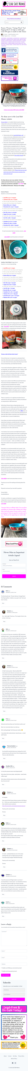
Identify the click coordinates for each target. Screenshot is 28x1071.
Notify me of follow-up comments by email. (12, 968)
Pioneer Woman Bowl (17, 40)
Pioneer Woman (8, 40)
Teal (24, 43)
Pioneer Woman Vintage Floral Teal (15, 43)
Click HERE (3, 478)
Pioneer (2, 40)
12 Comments (13, 35)
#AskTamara (3, 38)
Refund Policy (14, 1058)
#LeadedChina (16, 38)
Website (3, 964)
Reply (3, 603)
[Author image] (2, 34)
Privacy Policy (21, 1056)
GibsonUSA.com (9, 39)
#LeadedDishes (23, 38)
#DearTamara (10, 38)
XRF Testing (24, 44)
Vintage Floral (9, 44)
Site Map (15, 1056)
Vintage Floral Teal (17, 44)
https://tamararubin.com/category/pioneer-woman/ (13, 805)
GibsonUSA (3, 39)
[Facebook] (12, 1063)
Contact (9, 1056)
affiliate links (14, 507)
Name (3, 951)
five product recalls (18, 155)
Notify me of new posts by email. (9, 971)
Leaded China (16, 39)
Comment (4, 931)
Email (4, 569)
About (5, 1056)
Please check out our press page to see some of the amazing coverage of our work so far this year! (15, 171)
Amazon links (5, 507)
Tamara (5, 34)
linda (7, 823)
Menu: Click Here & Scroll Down (14, 18)
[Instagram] (15, 1063)
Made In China (23, 39)
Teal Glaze (3, 44)
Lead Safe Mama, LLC (18, 135)
